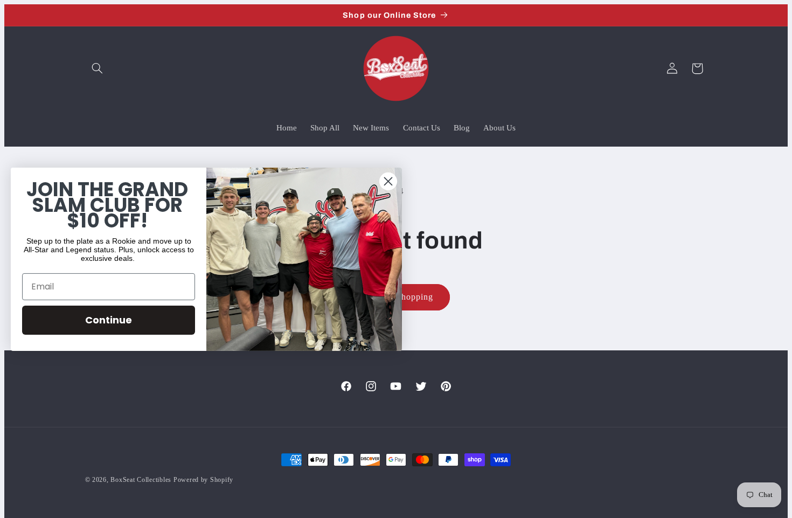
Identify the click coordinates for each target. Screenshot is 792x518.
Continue (108, 320)
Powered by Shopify (203, 479)
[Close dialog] (388, 180)
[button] (97, 68)
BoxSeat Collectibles (140, 479)
